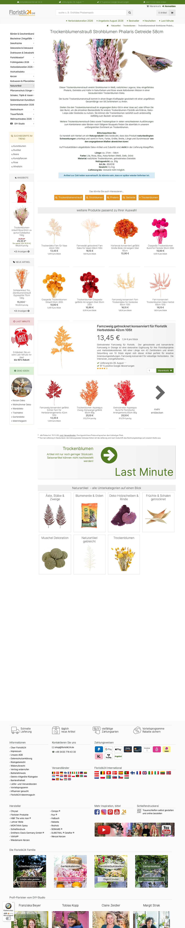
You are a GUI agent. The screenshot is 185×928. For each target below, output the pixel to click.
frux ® (54, 814)
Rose (15, 162)
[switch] (8, 918)
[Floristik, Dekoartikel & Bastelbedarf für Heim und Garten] (24, 12)
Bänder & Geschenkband (22, 34)
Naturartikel (115, 25)
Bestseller (133, 20)
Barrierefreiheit (18, 780)
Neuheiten (150, 20)
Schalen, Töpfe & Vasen (21, 95)
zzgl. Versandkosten (68, 435)
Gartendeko (18, 417)
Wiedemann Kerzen (20, 840)
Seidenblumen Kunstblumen (22, 100)
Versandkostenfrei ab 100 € (31, 2)
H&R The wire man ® (21, 818)
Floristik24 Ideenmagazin (23, 795)
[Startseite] (107, 25)
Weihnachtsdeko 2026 (21, 119)
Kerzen (13, 76)
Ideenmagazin (19, 421)
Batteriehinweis (18, 773)
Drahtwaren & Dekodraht (22, 52)
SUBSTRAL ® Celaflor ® (62, 833)
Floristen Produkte (19, 814)
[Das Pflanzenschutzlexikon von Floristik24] (111, 871)
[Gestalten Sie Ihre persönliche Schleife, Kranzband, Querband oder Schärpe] (29, 871)
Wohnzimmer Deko (21, 404)
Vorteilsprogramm (19, 787)
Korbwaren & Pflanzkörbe (22, 81)
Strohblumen (96, 197)
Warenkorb (155, 6)
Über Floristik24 (18, 747)
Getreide (130, 197)
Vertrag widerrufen (20, 769)
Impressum (16, 751)
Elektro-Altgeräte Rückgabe (24, 776)
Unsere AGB (17, 755)
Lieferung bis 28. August (72, 2)
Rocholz (55, 825)
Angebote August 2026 (110, 20)
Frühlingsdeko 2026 (19, 62)
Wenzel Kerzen (58, 836)
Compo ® (55, 811)
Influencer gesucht (20, 791)
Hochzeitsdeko (17, 71)
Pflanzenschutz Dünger (21, 90)
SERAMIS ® (56, 829)
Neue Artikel (23, 262)
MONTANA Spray (19, 825)
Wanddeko (17, 408)
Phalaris (114, 197)
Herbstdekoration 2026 (80, 20)
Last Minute (167, 20)
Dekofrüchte (16, 43)
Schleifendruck (18, 829)
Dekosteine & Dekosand (21, 48)
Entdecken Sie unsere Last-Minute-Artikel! (22, 356)
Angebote (22, 177)
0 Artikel (162, 12)
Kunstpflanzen (20, 158)
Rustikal (17, 150)
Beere (16, 154)
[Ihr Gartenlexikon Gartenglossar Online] (151, 871)
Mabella (55, 822)
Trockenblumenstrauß (70, 197)
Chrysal (14, 811)
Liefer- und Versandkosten (24, 784)
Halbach (55, 818)
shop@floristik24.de (64, 747)
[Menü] (12, 903)
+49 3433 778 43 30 (65, 752)
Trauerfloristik (16, 114)
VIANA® (14, 836)
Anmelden (170, 6)
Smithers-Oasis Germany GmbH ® (27, 833)
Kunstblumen (19, 146)
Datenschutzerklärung (21, 758)
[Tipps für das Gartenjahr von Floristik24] (70, 871)
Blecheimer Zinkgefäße (21, 38)
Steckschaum (16, 109)
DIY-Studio (19, 123)
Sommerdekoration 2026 (22, 104)
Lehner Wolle (17, 822)
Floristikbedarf (17, 57)
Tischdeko (17, 412)
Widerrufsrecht (18, 766)
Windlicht (17, 166)
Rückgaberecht (18, 762)
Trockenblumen (129, 25)
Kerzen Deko (18, 400)
